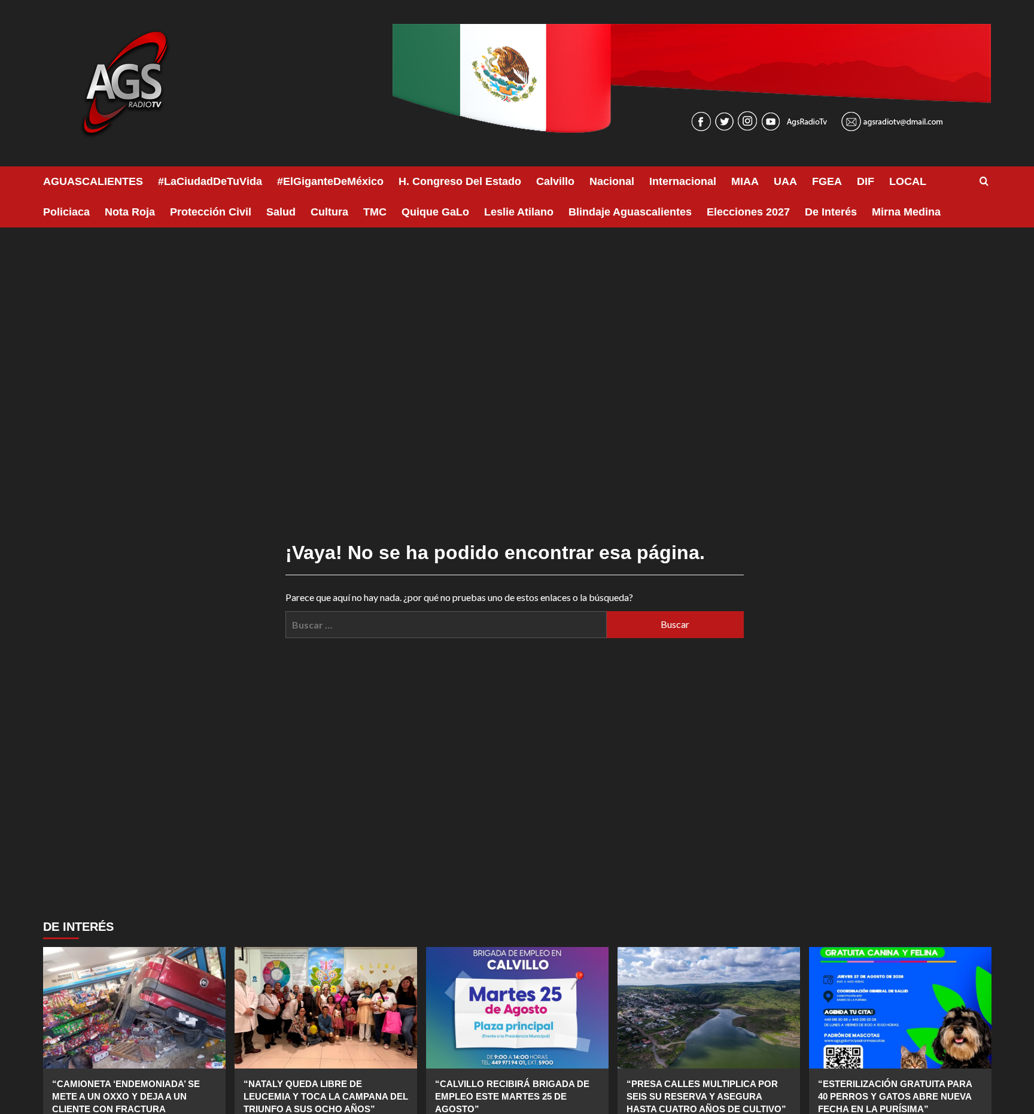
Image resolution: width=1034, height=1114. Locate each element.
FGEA (827, 181)
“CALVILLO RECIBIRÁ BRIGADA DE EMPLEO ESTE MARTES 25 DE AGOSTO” (512, 1096)
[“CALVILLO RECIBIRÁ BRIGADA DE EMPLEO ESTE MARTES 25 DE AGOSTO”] (517, 1008)
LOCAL (907, 181)
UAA (785, 181)
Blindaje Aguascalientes (630, 212)
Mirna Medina (906, 212)
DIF (865, 181)
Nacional (611, 181)
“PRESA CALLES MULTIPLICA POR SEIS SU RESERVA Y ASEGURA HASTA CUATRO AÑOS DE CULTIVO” (706, 1096)
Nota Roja (130, 212)
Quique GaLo (435, 212)
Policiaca (66, 212)
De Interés (831, 212)
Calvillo (555, 181)
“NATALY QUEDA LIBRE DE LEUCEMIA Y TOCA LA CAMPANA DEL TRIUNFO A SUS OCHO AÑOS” (326, 1096)
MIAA (745, 181)
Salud (281, 212)
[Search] (984, 181)
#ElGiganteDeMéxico (330, 181)
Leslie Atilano (519, 212)
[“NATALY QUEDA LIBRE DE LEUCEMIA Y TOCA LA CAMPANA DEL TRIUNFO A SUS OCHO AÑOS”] (326, 1008)
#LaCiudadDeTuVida (210, 181)
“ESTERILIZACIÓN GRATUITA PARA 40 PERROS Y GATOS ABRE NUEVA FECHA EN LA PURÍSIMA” (895, 1096)
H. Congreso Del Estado (460, 181)
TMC (375, 212)
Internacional (682, 181)
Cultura (329, 212)
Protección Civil (210, 212)
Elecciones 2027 (748, 212)
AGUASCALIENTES (93, 181)
